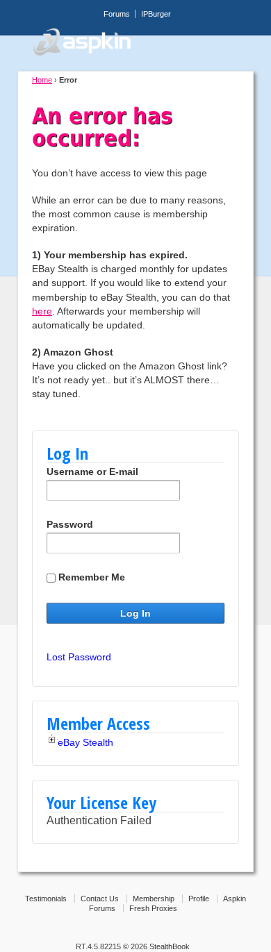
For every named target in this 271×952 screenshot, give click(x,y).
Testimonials (46, 898)
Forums (117, 14)
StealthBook (169, 946)
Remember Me (91, 577)
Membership (153, 898)
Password (70, 524)
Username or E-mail (92, 471)
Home (42, 80)
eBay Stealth (85, 742)
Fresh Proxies (153, 908)
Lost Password (79, 656)
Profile (198, 898)
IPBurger (156, 14)
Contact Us (100, 898)
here (42, 311)
